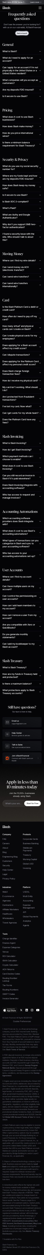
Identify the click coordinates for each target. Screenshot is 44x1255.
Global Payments (30, 916)
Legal (4, 874)
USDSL (26, 892)
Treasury (27, 855)
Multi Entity (28, 896)
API (24, 912)
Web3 (5, 892)
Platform (26, 887)
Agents (26, 925)
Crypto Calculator (10, 965)
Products (27, 834)
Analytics (27, 921)
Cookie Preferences (22, 1021)
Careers (6, 843)
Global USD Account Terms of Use (19, 1117)
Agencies (6, 900)
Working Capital (30, 859)
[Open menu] (40, 7)
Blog (4, 852)
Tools (4, 934)
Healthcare (7, 914)
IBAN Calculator (9, 960)
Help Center (7, 870)
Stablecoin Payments (27, 849)
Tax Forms (7, 985)
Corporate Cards (30, 839)
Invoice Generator (10, 998)
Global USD (28, 864)
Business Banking (30, 843)
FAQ (4, 839)
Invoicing (27, 868)
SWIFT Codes (8, 994)
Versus (5, 952)
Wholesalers (7, 918)
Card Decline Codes (11, 974)
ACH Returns (8, 969)
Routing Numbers (10, 989)
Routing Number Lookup (9, 979)
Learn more (34, 2)
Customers (7, 861)
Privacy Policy (8, 878)
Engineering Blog (9, 856)
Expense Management (29, 906)
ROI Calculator (9, 956)
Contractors (7, 905)
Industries (6, 887)
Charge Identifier (9, 938)
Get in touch (22, 33)
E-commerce (8, 896)
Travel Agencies (9, 922)
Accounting (28, 900)
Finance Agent (8, 943)
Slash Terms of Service (15, 1049)
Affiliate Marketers (10, 909)
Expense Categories (11, 947)
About (5, 848)
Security (6, 865)
